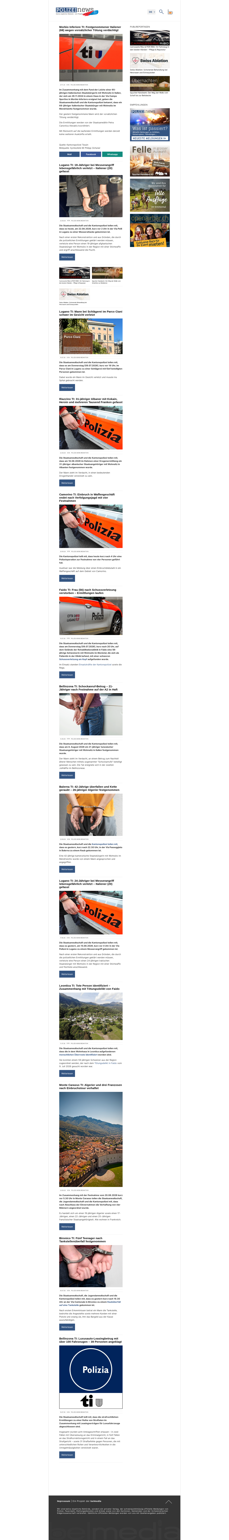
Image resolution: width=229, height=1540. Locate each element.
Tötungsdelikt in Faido (105, 1063)
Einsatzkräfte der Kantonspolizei (95, 664)
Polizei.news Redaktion (79, 85)
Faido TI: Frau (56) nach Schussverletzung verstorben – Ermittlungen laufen (87, 591)
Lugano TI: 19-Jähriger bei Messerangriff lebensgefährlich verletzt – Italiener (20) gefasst (86, 168)
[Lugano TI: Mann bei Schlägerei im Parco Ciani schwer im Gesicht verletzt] (91, 336)
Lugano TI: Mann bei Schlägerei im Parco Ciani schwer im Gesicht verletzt (90, 313)
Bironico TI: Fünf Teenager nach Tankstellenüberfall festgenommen (82, 1240)
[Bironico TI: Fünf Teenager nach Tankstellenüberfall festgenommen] (91, 1266)
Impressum (63, 1501)
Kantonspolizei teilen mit (104, 844)
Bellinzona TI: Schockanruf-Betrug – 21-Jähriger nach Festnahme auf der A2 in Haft (88, 688)
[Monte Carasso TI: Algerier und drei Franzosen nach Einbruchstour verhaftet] (91, 1139)
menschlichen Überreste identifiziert (78, 1054)
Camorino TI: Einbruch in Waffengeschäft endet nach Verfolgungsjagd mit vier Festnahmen (87, 497)
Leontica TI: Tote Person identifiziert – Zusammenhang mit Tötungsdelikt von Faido (89, 987)
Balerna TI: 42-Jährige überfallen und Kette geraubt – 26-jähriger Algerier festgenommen (89, 788)
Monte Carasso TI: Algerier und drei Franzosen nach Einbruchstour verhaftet (90, 1086)
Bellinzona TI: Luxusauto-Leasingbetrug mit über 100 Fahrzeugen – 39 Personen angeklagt (90, 1340)
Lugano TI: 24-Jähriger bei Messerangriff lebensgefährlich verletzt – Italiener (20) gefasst (86, 884)
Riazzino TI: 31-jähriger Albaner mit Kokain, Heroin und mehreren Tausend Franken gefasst (90, 400)
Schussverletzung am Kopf (73, 659)
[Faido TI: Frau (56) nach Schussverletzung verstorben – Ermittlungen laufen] (91, 616)
